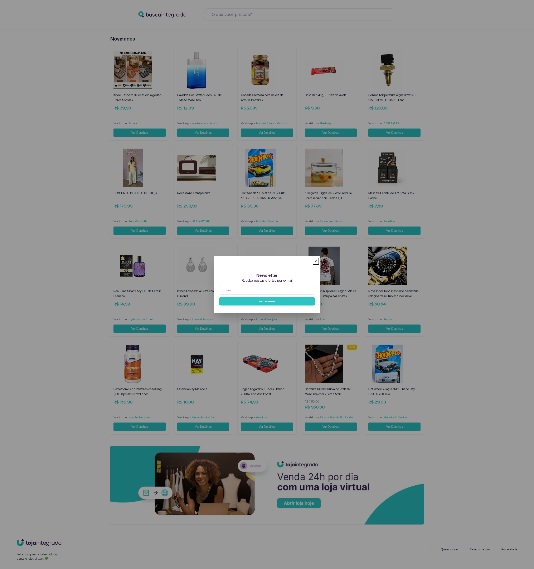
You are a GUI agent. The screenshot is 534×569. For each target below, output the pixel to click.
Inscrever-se (267, 301)
